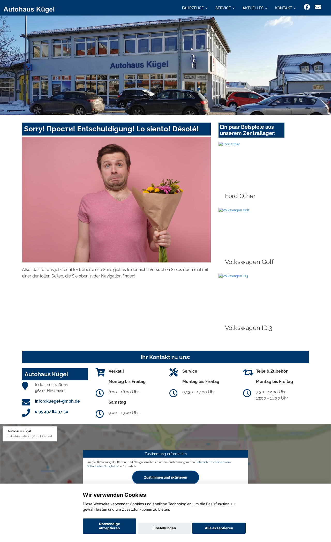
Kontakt (283, 8)
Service (223, 8)
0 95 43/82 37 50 (51, 411)
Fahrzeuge (193, 8)
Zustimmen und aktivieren (165, 477)
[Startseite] (32, 8)
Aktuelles (253, 8)
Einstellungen (164, 528)
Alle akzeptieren (219, 528)
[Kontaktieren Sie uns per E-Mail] (318, 7)
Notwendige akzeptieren (109, 526)
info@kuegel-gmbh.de (57, 401)
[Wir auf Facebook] (307, 7)
